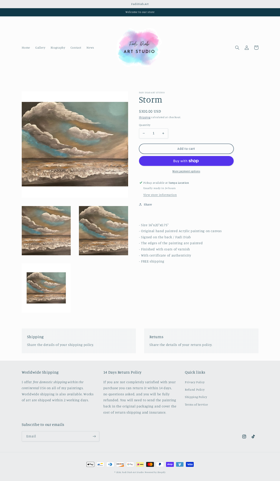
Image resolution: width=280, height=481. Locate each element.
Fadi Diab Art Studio (133, 472)
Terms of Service (196, 404)
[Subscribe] (94, 436)
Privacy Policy (195, 382)
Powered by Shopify (155, 472)
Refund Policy (195, 389)
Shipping (144, 117)
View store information (160, 194)
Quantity (144, 125)
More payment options (186, 171)
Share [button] (148, 204)
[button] (237, 47)
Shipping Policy (196, 397)
